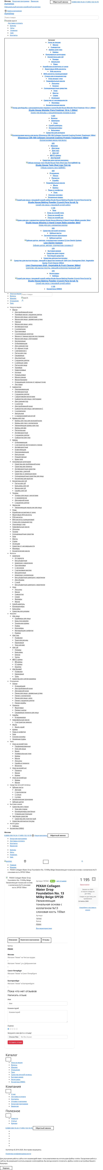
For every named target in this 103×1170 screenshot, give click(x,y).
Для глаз (55, 150)
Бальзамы (55, 130)
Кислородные (20, 341)
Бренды (13, 26)
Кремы (55, 52)
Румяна (18, 633)
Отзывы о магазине (19, 1101)
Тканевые (18, 367)
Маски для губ (20, 488)
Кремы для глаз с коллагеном (26, 423)
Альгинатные (20, 358)
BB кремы (18, 662)
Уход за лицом (54, 42)
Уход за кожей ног (55, 215)
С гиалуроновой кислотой (25, 416)
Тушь (17, 676)
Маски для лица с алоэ (23, 324)
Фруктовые (19, 708)
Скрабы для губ (21, 491)
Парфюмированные (23, 746)
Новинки (13, 30)
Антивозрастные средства (25, 469)
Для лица (55, 148)
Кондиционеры (55, 128)
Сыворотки (55, 47)
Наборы (55, 276)
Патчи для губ (20, 483)
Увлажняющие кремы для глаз (27, 425)
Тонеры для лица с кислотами (26, 495)
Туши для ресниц (21, 640)
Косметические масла (55, 105)
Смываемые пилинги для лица (27, 712)
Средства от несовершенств (55, 100)
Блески (17, 655)
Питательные (20, 430)
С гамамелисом (21, 498)
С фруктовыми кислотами (25, 396)
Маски (55, 45)
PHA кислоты (55, 71)
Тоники (55, 86)
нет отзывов (61, 881)
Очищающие (20, 686)
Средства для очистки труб (25, 819)
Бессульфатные (21, 560)
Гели (55, 91)
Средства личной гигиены (54, 231)
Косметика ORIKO (54, 289)
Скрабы (55, 180)
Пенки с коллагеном (23, 696)
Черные (18, 322)
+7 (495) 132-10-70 (92, 2)
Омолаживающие (22, 389)
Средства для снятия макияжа (55, 160)
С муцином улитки (22, 360)
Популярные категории (55, 54)
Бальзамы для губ (22, 486)
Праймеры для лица (23, 618)
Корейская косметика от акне (55, 66)
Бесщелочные (20, 573)
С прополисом (20, 792)
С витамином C (21, 351)
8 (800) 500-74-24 (78, 2)
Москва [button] (7, 1)
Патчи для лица (21, 365)
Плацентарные (21, 457)
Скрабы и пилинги (22, 763)
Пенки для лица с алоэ (23, 698)
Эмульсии (55, 62)
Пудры (17, 626)
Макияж (54, 146)
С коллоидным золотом (24, 334)
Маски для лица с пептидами (26, 339)
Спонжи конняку (55, 195)
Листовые (19, 384)
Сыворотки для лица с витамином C (29, 408)
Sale (11, 33)
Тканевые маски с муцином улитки (28, 314)
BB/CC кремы (55, 155)
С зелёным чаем (21, 363)
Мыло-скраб (19, 727)
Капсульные (19, 454)
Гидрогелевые (20, 370)
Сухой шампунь (55, 125)
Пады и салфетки (55, 190)
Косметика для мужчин (24, 478)
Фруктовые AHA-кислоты (55, 69)
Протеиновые (20, 331)
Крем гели (19, 459)
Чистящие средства (55, 256)
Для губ (55, 153)
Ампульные (19, 413)
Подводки (19, 638)
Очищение (54, 173)
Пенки (55, 175)
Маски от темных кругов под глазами (29, 336)
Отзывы (45, 940)
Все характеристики (44, 928)
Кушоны (18, 667)
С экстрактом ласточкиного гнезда (28, 445)
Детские (18, 790)
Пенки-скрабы (20, 703)
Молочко (18, 766)
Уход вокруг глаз (55, 78)
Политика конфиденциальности (18, 1154)
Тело (54, 210)
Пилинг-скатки (20, 710)
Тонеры (55, 59)
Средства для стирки (55, 253)
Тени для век (20, 645)
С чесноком (19, 568)
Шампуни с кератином (24, 563)
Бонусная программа (20, 1)
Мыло (55, 185)
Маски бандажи (21, 380)
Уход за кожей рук (55, 218)
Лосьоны (55, 83)
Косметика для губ (55, 57)
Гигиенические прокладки (55, 235)
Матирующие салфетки (24, 630)
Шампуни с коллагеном (24, 575)
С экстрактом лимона (23, 722)
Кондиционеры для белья (25, 811)
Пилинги (55, 178)
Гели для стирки (21, 809)
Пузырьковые (20, 375)
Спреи (55, 95)
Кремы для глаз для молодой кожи (28, 421)
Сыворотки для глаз (22, 437)
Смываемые (19, 355)
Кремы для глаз (55, 50)
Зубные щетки (55, 238)
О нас (13, 1094)
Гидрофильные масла (55, 81)
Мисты (55, 93)
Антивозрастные (21, 326)
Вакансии (34, 1)
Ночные (18, 372)
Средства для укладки (55, 133)
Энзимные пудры (55, 197)
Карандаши (19, 642)
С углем (18, 797)
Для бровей (55, 158)
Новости (14, 1118)
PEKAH (38, 924)
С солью (18, 794)
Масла (17, 601)
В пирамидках (20, 717)
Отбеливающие (21, 343)
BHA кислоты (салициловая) (55, 74)
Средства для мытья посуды (55, 258)
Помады (18, 650)
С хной (17, 582)
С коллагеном (20, 329)
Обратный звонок (60, 2)
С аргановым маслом (23, 570)
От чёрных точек (21, 348)
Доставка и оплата (17, 841)
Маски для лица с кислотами (26, 317)
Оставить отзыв (15, 1042)
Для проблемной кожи (24, 312)
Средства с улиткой (22, 471)
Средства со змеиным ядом (25, 474)
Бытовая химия (54, 251)
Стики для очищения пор (55, 76)
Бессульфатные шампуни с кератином (30, 577)
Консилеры (19, 628)
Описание (13, 940)
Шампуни (55, 121)
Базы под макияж (21, 621)
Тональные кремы (22, 623)
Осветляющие (20, 449)
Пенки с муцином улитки (24, 700)
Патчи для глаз (21, 353)
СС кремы (18, 664)
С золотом (19, 404)
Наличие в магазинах (29, 940)
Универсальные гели (23, 753)
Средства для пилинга (23, 466)
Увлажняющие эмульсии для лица (28, 507)
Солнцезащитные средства (55, 88)
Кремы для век (20, 428)
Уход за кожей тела (55, 213)
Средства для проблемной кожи (27, 464)
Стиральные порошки (23, 814)
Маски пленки (20, 377)
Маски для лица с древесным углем (29, 319)
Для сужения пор (21, 346)
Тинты (17, 657)
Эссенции (55, 98)
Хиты (12, 28)
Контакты (14, 35)
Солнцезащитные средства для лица (29, 476)
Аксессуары (54, 273)
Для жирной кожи (22, 500)
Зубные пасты (55, 233)
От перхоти (19, 558)
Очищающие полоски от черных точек (30, 382)
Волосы (54, 118)
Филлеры (55, 103)
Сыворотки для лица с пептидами (28, 399)
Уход (55, 123)
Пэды (55, 64)
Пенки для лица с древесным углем (28, 693)
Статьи (14, 1121)
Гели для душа (20, 749)
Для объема (19, 580)
